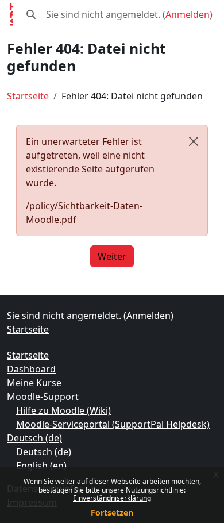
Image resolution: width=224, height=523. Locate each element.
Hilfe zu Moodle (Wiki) (63, 410)
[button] (31, 14)
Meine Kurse (34, 382)
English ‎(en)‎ (41, 465)
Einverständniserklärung (112, 498)
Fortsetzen (112, 512)
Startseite (28, 96)
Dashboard (31, 369)
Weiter (112, 256)
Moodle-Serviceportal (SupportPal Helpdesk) (113, 424)
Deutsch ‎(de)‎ (34, 438)
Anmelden (187, 14)
